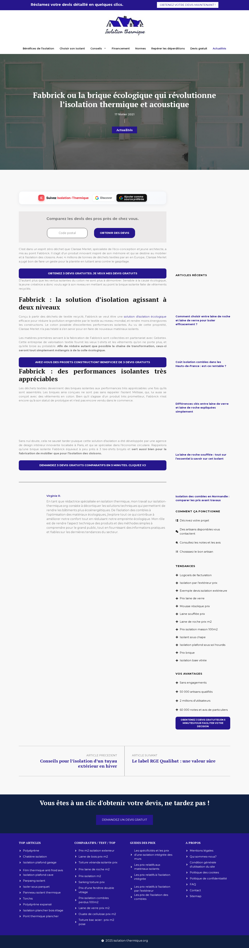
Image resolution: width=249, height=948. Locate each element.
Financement (121, 48)
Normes (140, 48)
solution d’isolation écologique (145, 316)
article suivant (144, 755)
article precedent (101, 755)
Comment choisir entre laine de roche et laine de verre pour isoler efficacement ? (203, 320)
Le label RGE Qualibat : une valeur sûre (173, 761)
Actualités (219, 48)
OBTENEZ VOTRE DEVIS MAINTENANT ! (187, 5)
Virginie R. (53, 496)
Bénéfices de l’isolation (38, 48)
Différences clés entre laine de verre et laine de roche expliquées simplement (202, 407)
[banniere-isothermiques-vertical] (92, 431)
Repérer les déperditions (168, 48)
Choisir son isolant (72, 48)
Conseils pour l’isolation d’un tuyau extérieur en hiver (78, 763)
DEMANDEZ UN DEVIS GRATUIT (124, 819)
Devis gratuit (198, 48)
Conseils (96, 48)
